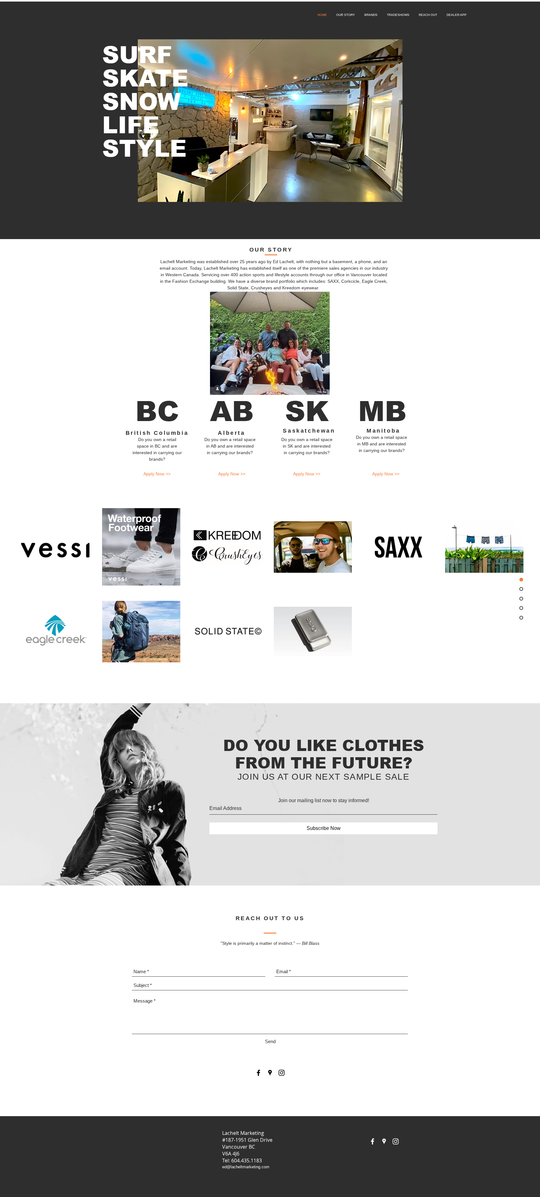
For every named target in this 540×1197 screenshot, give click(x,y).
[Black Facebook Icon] (258, 1073)
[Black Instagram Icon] (282, 1073)
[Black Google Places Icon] (270, 1073)
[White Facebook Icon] (372, 1141)
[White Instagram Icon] (396, 1141)
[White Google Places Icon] (384, 1141)
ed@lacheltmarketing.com (245, 1167)
